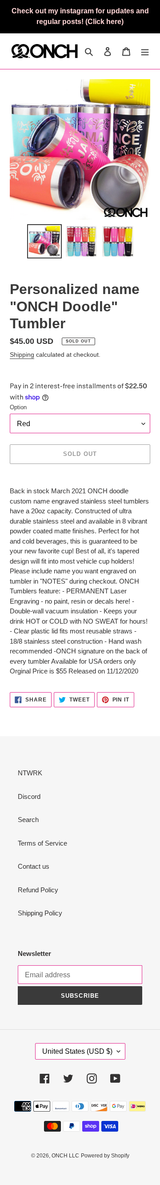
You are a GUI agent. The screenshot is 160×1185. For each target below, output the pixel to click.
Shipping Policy (40, 913)
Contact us (33, 866)
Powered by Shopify (105, 1156)
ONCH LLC (65, 1156)
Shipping (22, 354)
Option (18, 407)
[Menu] (145, 51)
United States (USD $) (77, 1051)
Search (28, 819)
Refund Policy (38, 890)
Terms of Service (42, 843)
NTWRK (30, 773)
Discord (29, 796)
